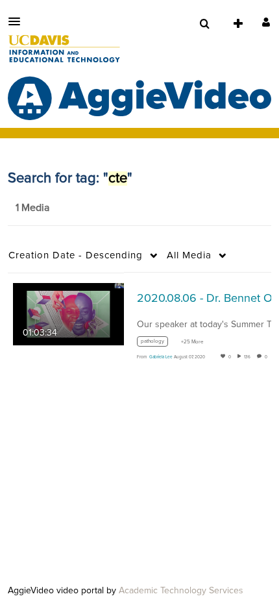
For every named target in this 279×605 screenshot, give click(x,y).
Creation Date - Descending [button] (75, 255)
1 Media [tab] (32, 208)
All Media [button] (189, 255)
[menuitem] (204, 24)
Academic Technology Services (181, 590)
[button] (18, 21)
